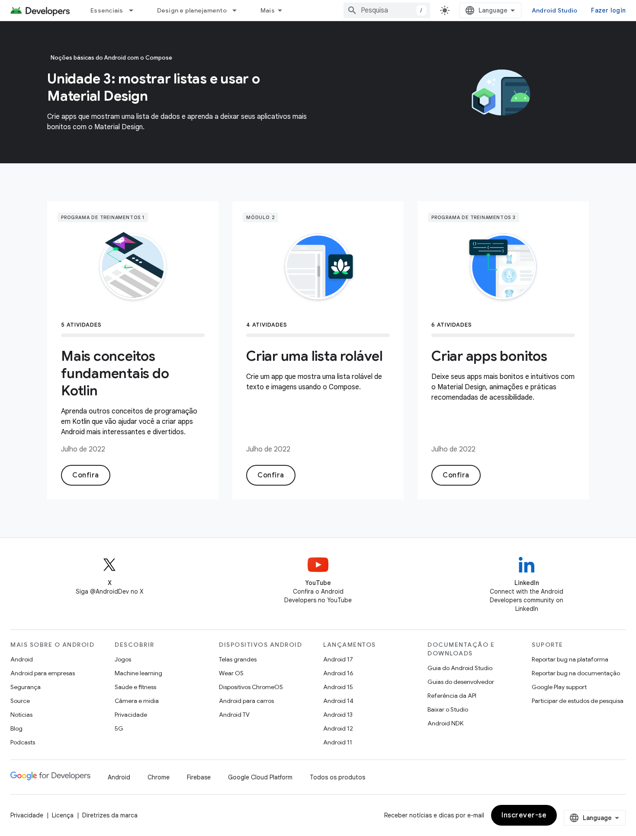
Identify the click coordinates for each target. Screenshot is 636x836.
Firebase (199, 777)
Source (20, 701)
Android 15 (338, 687)
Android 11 (337, 742)
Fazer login (608, 10)
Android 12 (338, 728)
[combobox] (387, 10)
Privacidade (131, 714)
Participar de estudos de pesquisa (577, 701)
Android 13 (338, 714)
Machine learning (138, 673)
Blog (16, 728)
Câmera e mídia (137, 701)
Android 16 (338, 673)
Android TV (234, 714)
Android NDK (445, 723)
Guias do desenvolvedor (460, 682)
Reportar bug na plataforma (570, 659)
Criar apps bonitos (489, 356)
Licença (63, 815)
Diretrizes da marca (110, 815)
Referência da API (451, 695)
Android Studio (555, 10)
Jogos (123, 659)
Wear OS (231, 673)
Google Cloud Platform (260, 777)
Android (21, 659)
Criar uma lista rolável (314, 356)
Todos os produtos (337, 777)
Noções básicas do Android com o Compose (111, 57)
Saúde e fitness (135, 687)
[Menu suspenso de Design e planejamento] (238, 10)
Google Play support (559, 687)
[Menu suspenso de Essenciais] (135, 10)
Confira (85, 475)
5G (119, 728)
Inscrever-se (523, 815)
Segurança (25, 687)
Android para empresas (42, 673)
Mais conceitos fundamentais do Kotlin (115, 373)
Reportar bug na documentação (576, 673)
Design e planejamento (192, 10)
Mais (267, 10)
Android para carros (246, 701)
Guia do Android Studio (459, 668)
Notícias (21, 714)
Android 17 (338, 659)
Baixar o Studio (447, 709)
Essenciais (106, 10)
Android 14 (338, 701)
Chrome (159, 777)
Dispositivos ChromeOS (251, 687)
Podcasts (22, 742)
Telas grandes (238, 659)
